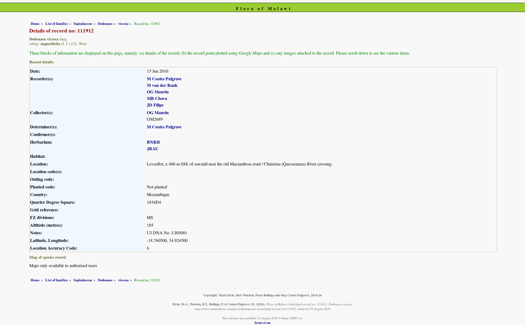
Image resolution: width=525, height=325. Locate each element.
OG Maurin (158, 91)
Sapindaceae (83, 23)
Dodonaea (105, 23)
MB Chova (157, 98)
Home (35, 23)
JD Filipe (155, 105)
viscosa (123, 23)
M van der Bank (162, 85)
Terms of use (262, 322)
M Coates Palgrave (164, 78)
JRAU (153, 148)
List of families (56, 23)
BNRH (153, 142)
